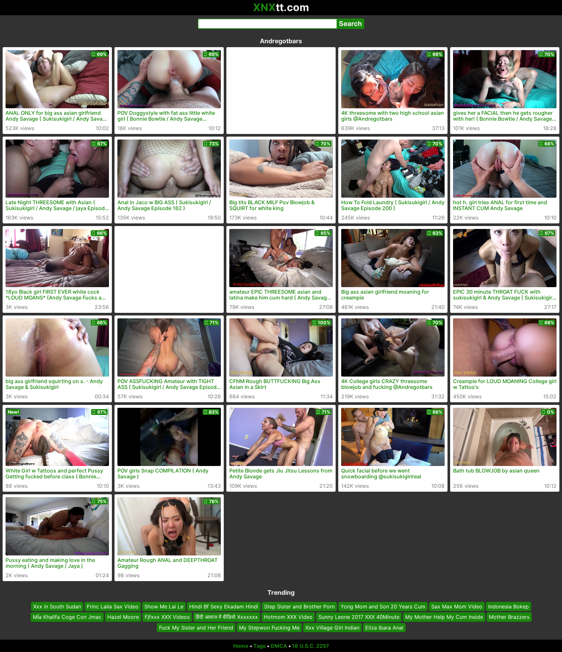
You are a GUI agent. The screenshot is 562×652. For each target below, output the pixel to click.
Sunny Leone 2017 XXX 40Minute (358, 617)
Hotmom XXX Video (288, 617)
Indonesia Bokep (508, 606)
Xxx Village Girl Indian (332, 627)
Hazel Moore (123, 617)
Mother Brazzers (509, 617)
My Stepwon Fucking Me (269, 627)
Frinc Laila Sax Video (113, 606)
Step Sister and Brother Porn (299, 606)
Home (240, 646)
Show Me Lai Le (163, 606)
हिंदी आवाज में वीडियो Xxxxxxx (226, 617)
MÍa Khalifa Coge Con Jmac (67, 617)
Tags (259, 646)
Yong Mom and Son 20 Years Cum (383, 606)
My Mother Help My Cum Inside (444, 617)
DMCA (279, 646)
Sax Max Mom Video (456, 606)
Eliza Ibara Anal (384, 627)
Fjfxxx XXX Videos (167, 617)
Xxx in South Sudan (57, 606)
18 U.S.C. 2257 (310, 646)
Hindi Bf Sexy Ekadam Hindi (223, 606)
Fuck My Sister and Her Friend (196, 627)
